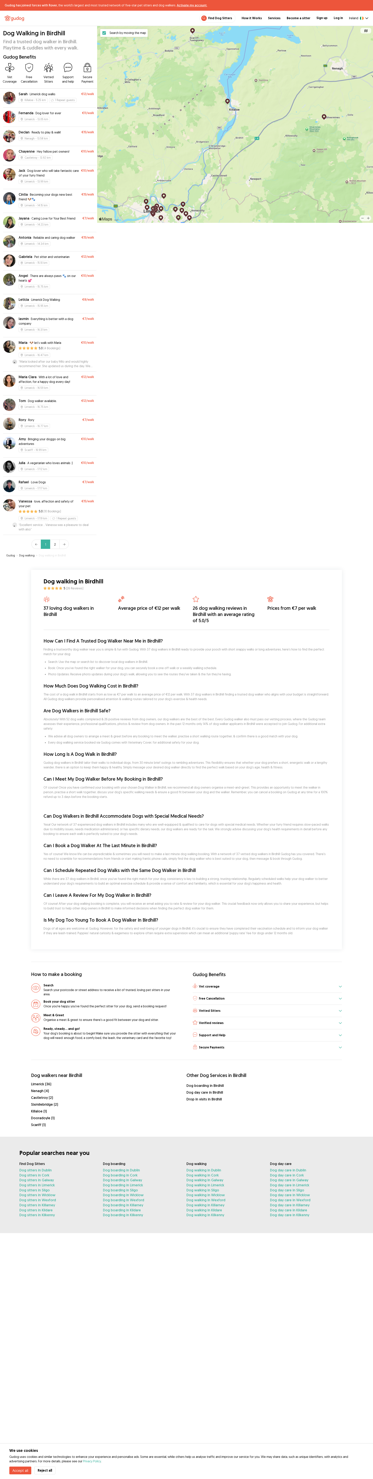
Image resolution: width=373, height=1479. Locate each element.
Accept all (20, 1470)
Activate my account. (192, 5)
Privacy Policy (92, 1461)
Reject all (45, 1470)
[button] (267, 987)
